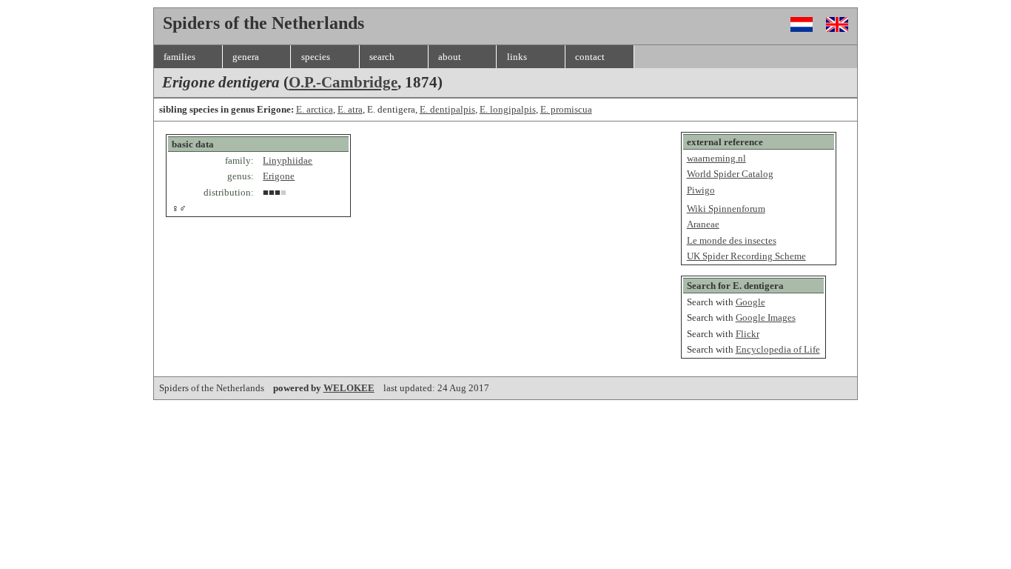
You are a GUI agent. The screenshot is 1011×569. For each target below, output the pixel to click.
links (517, 56)
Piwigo (701, 190)
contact (590, 56)
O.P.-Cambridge (343, 82)
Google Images (766, 317)
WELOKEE (348, 387)
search (381, 56)
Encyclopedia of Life (778, 349)
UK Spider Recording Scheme (746, 256)
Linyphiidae (287, 160)
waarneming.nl (716, 158)
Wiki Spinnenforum (726, 208)
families (179, 56)
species (315, 56)
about (449, 56)
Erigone (279, 176)
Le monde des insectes (731, 240)
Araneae (703, 224)
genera (245, 56)
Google (750, 301)
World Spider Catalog (730, 173)
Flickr (747, 333)
